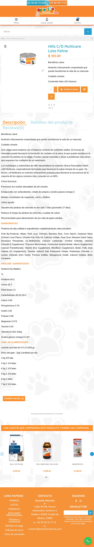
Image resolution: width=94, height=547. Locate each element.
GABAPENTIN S (77, 464)
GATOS (14, 505)
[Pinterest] (54, 105)
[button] (46, 477)
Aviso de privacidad (14, 534)
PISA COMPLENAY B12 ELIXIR (47, 464)
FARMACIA (14, 509)
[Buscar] (88, 31)
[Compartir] (49, 105)
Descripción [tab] (14, 122)
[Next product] (92, 38)
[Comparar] (28, 441)
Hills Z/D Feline (16, 464)
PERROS (14, 501)
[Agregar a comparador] (51, 97)
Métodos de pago (14, 526)
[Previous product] (91, 38)
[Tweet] (51, 105)
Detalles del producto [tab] (51, 122)
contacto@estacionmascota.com (45, 529)
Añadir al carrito (71, 89)
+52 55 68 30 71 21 (46, 522)
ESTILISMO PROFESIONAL (14, 514)
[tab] (13, 127)
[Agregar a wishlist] (84, 89)
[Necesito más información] (88, 541)
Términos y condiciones (14, 520)
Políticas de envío (14, 530)
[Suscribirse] (90, 512)
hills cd (50, 108)
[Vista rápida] (28, 445)
